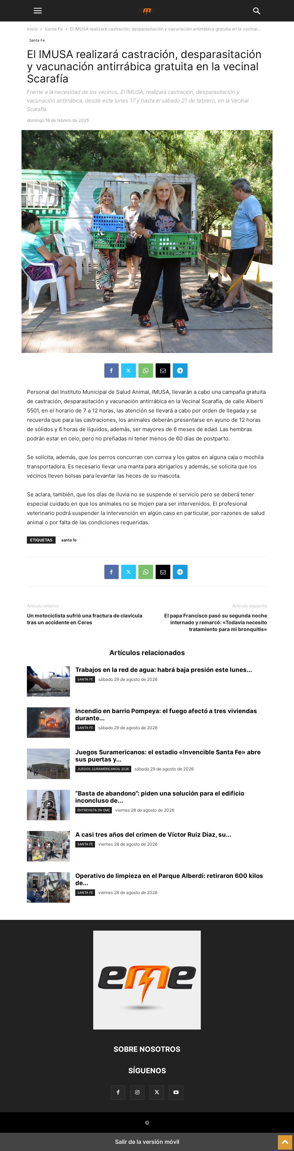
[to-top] (285, 1139)
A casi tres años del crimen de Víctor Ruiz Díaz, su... (153, 834)
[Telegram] (180, 370)
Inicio (32, 29)
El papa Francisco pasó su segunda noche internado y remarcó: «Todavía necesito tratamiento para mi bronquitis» (215, 622)
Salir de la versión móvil (147, 1141)
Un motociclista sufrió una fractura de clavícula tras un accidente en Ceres (84, 618)
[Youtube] (176, 1092)
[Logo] (147, 1027)
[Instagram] (137, 1092)
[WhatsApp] (145, 370)
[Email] (163, 370)
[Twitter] (128, 370)
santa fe (69, 540)
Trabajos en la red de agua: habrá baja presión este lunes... (163, 669)
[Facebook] (111, 370)
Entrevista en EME (93, 810)
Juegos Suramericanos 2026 (103, 769)
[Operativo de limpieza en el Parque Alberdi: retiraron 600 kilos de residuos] (48, 888)
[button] (37, 11)
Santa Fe (54, 29)
